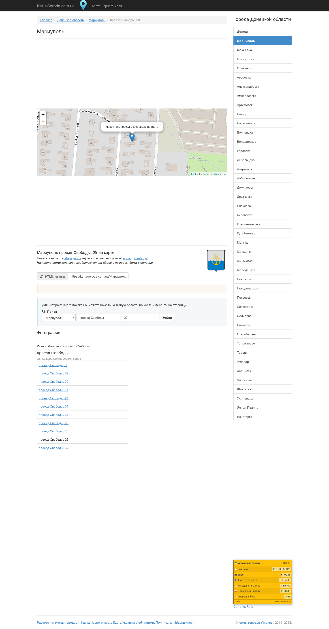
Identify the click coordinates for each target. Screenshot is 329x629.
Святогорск (245, 306)
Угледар (243, 361)
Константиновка (248, 224)
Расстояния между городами (58, 622)
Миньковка (245, 260)
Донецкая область (70, 19)
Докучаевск (245, 187)
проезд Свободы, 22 (53, 423)
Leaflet (195, 174)
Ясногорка (244, 416)
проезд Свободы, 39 (53, 373)
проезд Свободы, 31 (53, 414)
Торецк (242, 352)
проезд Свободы (135, 258)
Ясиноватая (245, 398)
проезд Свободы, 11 (53, 389)
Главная (46, 19)
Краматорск (245, 59)
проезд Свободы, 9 (53, 365)
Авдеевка (244, 77)
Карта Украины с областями (133, 622)
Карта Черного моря (107, 5)
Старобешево (247, 334)
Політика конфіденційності (175, 622)
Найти (167, 317)
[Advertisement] (132, 74)
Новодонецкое (247, 288)
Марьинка (244, 251)
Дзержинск (244, 169)
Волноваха (245, 132)
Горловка (243, 150)
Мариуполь (97, 19)
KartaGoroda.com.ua (56, 5)
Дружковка (244, 196)
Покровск (243, 297)
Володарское (246, 141)
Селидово (244, 315)
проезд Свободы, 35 (53, 381)
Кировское (244, 214)
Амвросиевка (246, 95)
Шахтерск (244, 389)
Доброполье (246, 178)
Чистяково (244, 380)
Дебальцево (246, 159)
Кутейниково (246, 233)
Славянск (244, 68)
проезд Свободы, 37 (53, 406)
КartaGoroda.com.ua (214, 174)
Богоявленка (246, 123)
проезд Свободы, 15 (53, 431)
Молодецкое (246, 270)
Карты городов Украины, (256, 622)
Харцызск (244, 370)
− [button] (43, 121)
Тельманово (246, 343)
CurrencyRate (243, 606)
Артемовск (244, 104)
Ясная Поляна (247, 407)
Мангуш (242, 242)
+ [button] (43, 114)
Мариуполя (72, 258)
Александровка (248, 86)
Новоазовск (245, 279)
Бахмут (242, 114)
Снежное (243, 325)
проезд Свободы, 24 (53, 398)
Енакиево (244, 205)
